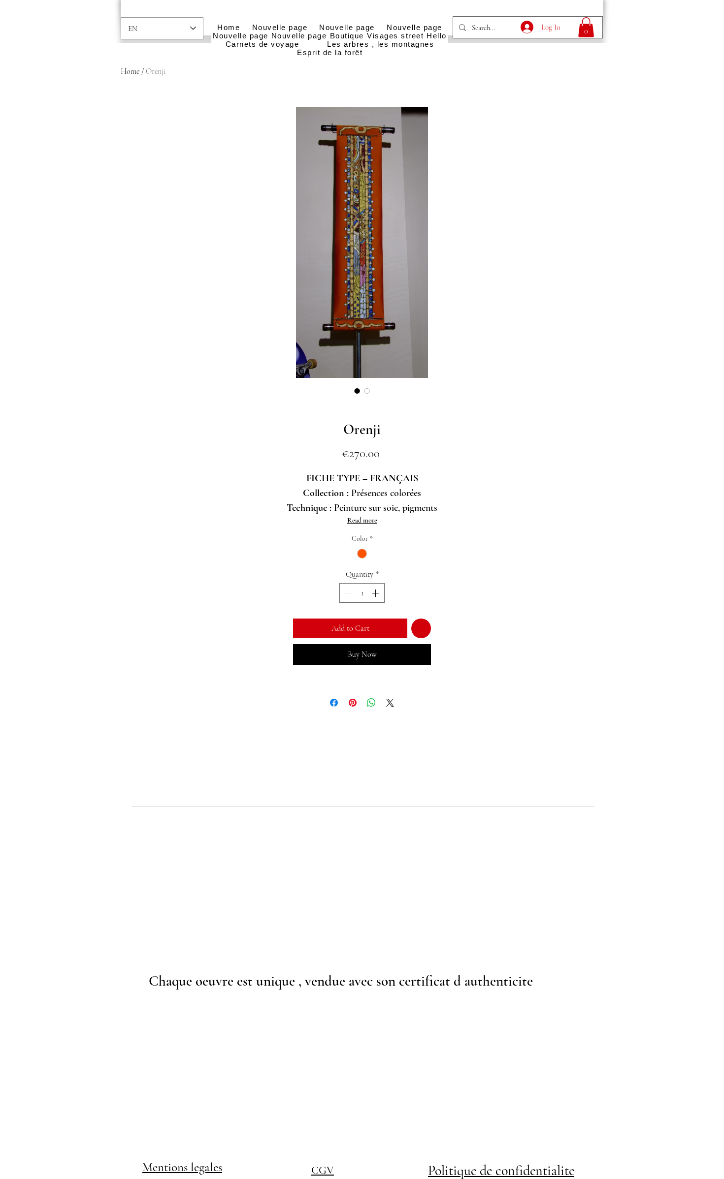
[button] (586, 27)
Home (130, 71)
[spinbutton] (362, 593)
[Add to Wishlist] (421, 628)
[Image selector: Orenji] (357, 391)
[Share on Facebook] (334, 703)
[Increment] (376, 593)
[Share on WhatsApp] (371, 703)
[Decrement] (348, 593)
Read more (362, 520)
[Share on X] (390, 703)
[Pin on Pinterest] (353, 703)
